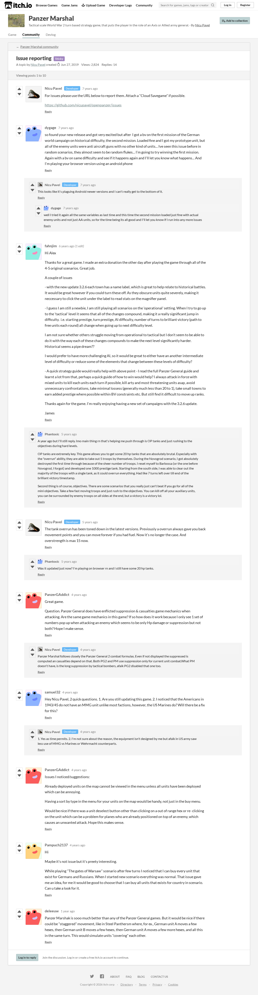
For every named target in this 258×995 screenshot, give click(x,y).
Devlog (51, 34)
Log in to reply (27, 957)
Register (245, 5)
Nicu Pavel (38, 64)
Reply (48, 111)
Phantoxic (52, 434)
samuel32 (52, 692)
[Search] (212, 5)
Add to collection (237, 20)
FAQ (128, 976)
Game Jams (69, 5)
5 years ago (69, 434)
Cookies (173, 984)
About (115, 976)
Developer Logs (120, 5)
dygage (50, 127)
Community (144, 5)
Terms (143, 984)
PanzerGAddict (57, 594)
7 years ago (90, 88)
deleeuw (52, 911)
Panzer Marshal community (39, 46)
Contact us (159, 976)
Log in (227, 5)
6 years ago (66, 246)
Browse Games (46, 5)
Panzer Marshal (51, 18)
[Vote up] (19, 89)
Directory (127, 984)
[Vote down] (19, 94)
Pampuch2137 (56, 845)
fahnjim (51, 246)
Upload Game (95, 5)
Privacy (157, 984)
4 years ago (79, 594)
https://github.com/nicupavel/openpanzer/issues (83, 105)
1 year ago (68, 911)
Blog (141, 976)
